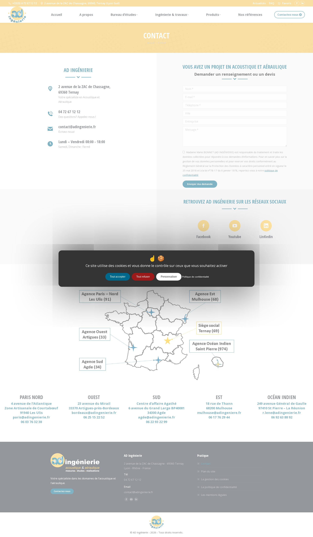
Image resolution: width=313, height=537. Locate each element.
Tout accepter (117, 276)
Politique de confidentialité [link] (195, 276)
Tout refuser (143, 276)
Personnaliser (169, 276)
